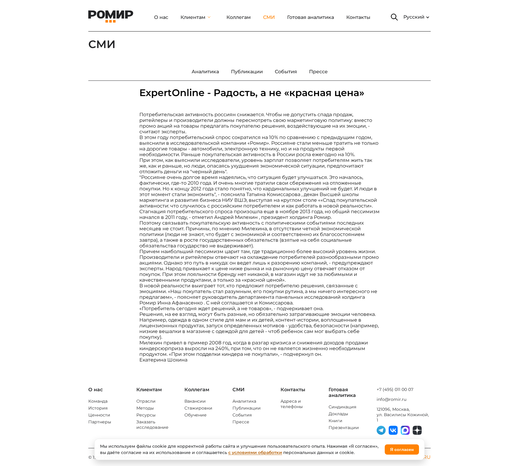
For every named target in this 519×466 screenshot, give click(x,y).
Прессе (240, 422)
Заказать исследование (152, 424)
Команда (98, 401)
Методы (145, 408)
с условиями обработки (255, 452)
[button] (394, 17)
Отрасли (146, 401)
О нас (161, 17)
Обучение (195, 415)
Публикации (246, 408)
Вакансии (195, 401)
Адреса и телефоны (292, 403)
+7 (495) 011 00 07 (395, 389)
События (242, 415)
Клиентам (193, 17)
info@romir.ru (391, 399)
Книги (335, 420)
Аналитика (244, 401)
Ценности (99, 415)
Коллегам (238, 17)
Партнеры (99, 422)
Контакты (358, 17)
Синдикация (342, 407)
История (98, 408)
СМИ (269, 17)
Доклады (338, 413)
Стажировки (198, 408)
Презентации (344, 427)
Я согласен (402, 449)
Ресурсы (146, 415)
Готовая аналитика (310, 17)
